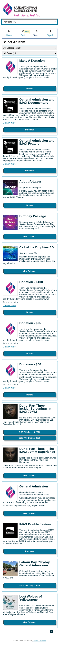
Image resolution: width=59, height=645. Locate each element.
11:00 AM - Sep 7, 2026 (29, 586)
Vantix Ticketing (39, 641)
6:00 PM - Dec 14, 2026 (29, 432)
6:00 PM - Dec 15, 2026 (29, 438)
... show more (9, 123)
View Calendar (29, 236)
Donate (29, 89)
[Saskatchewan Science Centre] (21, 16)
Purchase (29, 130)
